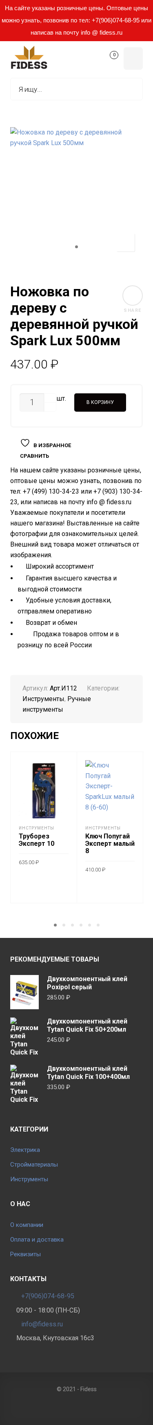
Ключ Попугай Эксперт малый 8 (110, 843)
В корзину (100, 402)
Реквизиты (25, 1254)
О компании (26, 1225)
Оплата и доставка (37, 1239)
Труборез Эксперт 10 (36, 839)
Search (131, 89)
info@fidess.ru (42, 1324)
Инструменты (43, 699)
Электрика (25, 1150)
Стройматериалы (34, 1164)
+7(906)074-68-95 (47, 1296)
